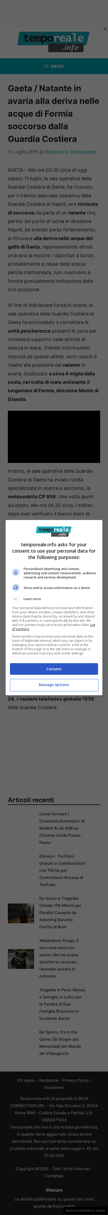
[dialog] (54, 607)
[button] (54, 599)
